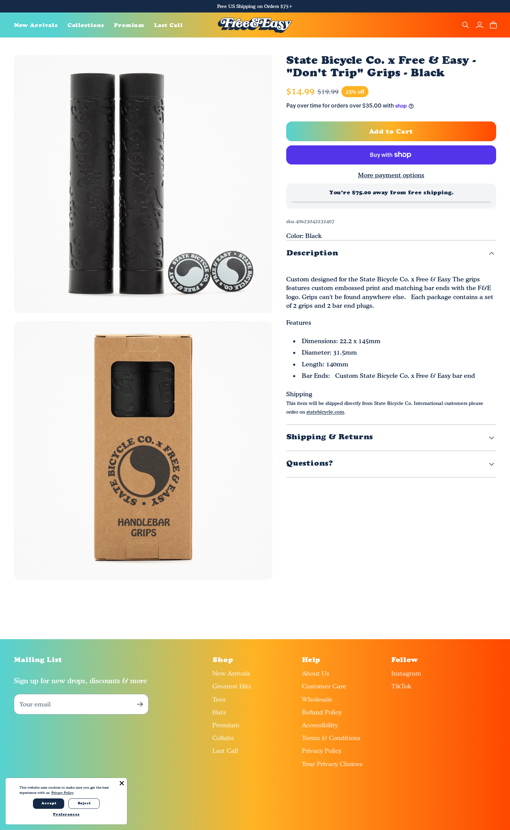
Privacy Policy (322, 750)
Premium (225, 725)
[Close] (121, 783)
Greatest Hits (231, 686)
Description (312, 253)
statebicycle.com (325, 412)
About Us (315, 673)
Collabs (223, 738)
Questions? (309, 463)
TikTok (401, 686)
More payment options (391, 175)
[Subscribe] (139, 704)
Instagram (406, 673)
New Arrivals (231, 673)
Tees (219, 699)
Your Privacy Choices (332, 764)
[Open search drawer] (466, 25)
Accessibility (320, 725)
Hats (219, 712)
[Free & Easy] (255, 25)
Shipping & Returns (329, 437)
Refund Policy (322, 712)
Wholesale (317, 699)
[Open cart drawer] (493, 25)
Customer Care (324, 686)
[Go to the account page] (479, 25)
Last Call (225, 750)
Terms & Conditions (331, 738)
